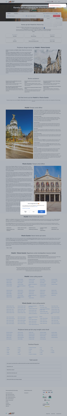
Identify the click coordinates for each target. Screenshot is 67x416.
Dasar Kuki (35, 206)
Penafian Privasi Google (26, 208)
